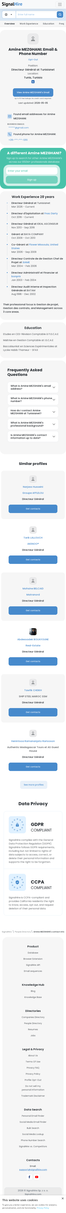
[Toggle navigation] (60, 4)
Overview (9, 23)
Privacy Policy (33, 1073)
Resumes (33, 1029)
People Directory (33, 1023)
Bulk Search (33, 1128)
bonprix (16, 276)
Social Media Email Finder (33, 1121)
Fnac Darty (51, 213)
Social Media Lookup (33, 1134)
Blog (33, 991)
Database (33, 952)
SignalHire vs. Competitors (33, 1146)
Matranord (33, 594)
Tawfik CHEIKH (33, 690)
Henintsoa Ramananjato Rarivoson (33, 741)
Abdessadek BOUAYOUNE (33, 639)
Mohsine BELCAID (33, 588)
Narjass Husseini (33, 487)
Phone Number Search (33, 1140)
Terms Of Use (33, 1061)
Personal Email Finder (33, 1115)
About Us (33, 1055)
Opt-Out (33, 59)
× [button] (62, 1198)
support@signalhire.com (33, 1169)
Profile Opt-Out (33, 1079)
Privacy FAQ (33, 1067)
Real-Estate (33, 645)
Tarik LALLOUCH (33, 537)
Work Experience (29, 23)
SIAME (26, 262)
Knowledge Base (33, 997)
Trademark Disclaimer (33, 1095)
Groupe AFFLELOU (33, 493)
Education (48, 23)
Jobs (33, 1035)
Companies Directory (33, 1017)
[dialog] (33, 1204)
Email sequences (33, 971)
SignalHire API (33, 964)
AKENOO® (33, 544)
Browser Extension (33, 958)
